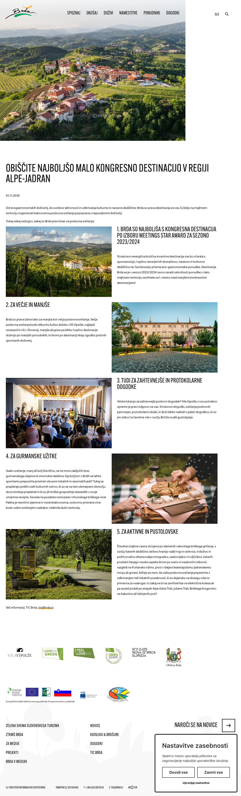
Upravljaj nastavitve (196, 783)
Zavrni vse (213, 772)
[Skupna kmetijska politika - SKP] (39, 692)
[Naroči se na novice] (228, 725)
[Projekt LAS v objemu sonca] (119, 695)
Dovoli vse (178, 772)
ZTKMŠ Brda (14, 735)
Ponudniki (152, 13)
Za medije (12, 744)
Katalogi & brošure (104, 735)
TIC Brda (96, 753)
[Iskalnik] (226, 14)
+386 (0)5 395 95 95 (95, 787)
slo (217, 14)
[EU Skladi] (88, 695)
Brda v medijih (16, 762)
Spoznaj (73, 13)
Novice (95, 726)
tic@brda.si (45, 607)
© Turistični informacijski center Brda (25, 787)
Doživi (108, 13)
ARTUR (132, 787)
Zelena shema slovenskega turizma (32, 726)
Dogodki (172, 13)
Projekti (12, 753)
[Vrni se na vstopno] (20, 12)
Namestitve (128, 13)
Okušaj (92, 13)
